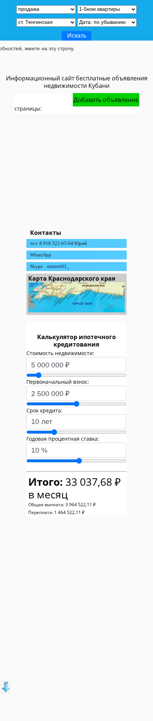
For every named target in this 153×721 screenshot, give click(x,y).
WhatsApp (40, 255)
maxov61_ (58, 266)
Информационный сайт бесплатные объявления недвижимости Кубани (76, 82)
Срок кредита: (44, 410)
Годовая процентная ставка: (62, 438)
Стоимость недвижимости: (60, 353)
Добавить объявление (106, 100)
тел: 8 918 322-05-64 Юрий (58, 243)
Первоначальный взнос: (57, 381)
